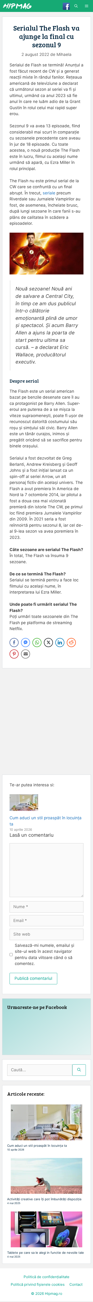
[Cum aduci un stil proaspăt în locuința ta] (24, 807)
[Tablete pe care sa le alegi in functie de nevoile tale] (46, 1245)
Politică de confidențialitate (46, 1277)
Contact (76, 1284)
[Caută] (79, 1070)
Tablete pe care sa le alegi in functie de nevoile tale (45, 1252)
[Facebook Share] (14, 642)
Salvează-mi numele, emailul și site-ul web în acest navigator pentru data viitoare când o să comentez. (44, 954)
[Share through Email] (25, 654)
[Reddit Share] (71, 642)
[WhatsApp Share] (36, 642)
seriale (50, 193)
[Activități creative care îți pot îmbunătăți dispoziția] (46, 1191)
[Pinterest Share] (14, 654)
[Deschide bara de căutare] (76, 6)
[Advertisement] (46, 721)
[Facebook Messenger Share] (25, 642)
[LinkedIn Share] (59, 642)
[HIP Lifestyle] (17, 6)
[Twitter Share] (48, 642)
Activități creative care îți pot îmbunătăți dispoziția (44, 1199)
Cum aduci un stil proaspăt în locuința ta (37, 1145)
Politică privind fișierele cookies (38, 1284)
